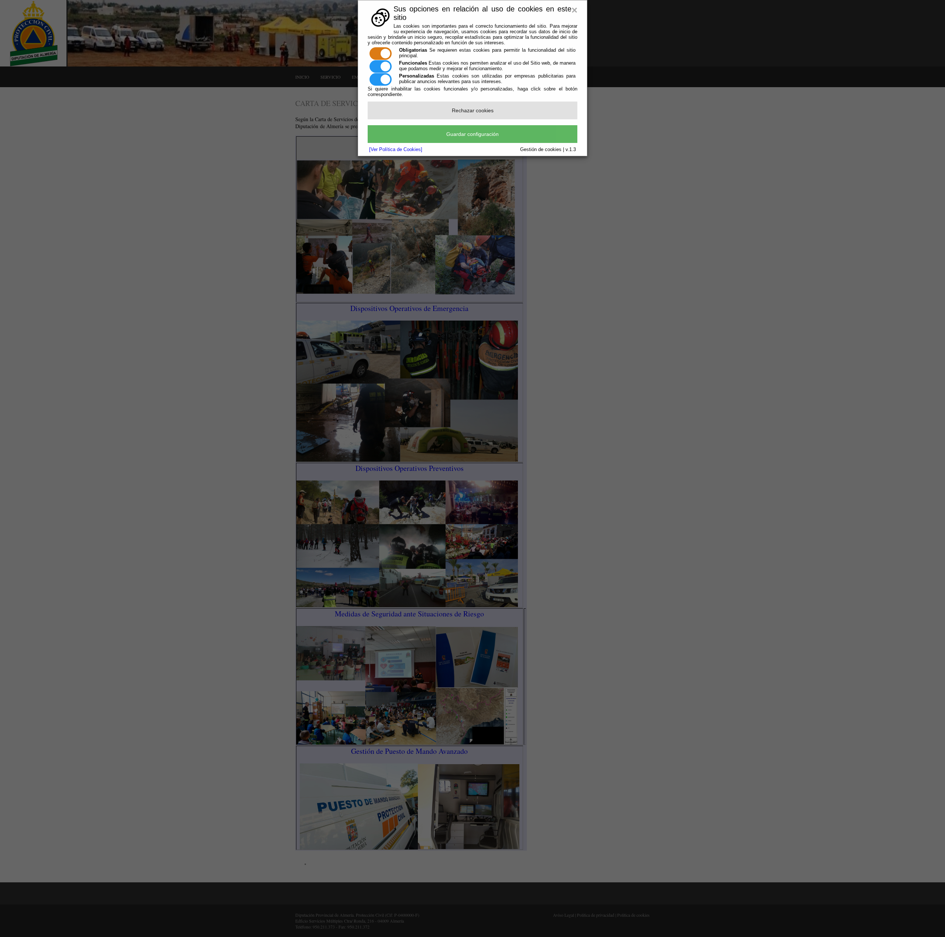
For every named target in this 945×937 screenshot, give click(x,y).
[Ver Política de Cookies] (395, 149)
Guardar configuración (472, 134)
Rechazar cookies (473, 110)
